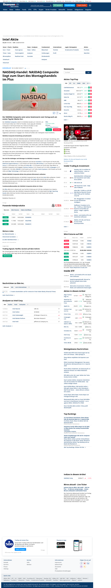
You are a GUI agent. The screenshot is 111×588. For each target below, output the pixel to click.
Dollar (77, 1)
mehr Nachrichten (8, 295)
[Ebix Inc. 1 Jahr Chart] (88, 327)
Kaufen (49, 130)
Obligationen (79, 10)
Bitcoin (67, 1)
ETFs (29, 10)
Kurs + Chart (6, 50)
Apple (35, 179)
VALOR (5, 42)
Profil (54, 53)
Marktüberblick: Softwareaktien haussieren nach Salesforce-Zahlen (82, 177)
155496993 (28, 217)
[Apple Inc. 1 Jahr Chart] (87, 306)
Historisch (6, 63)
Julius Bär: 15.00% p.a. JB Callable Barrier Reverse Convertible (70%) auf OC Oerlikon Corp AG (82, 193)
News (11, 10)
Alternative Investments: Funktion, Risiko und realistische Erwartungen (80, 286)
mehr (65, 120)
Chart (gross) (19, 50)
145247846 (28, 220)
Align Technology (13, 171)
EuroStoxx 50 (31, 578)
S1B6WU (89, 256)
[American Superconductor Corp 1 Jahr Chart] (87, 301)
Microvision (39, 163)
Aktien (5, 10)
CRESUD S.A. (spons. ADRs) (68, 322)
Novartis (66, 110)
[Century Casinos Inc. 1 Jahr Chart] (87, 310)
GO (88, 72)
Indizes (17, 10)
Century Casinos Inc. (68, 310)
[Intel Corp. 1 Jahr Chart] (87, 335)
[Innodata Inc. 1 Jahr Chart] (87, 331)
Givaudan (67, 91)
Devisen (69, 10)
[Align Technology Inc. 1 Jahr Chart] (87, 295)
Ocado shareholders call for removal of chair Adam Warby (28, 291)
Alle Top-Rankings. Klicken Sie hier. (74, 447)
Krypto (41, 10)
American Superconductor (10, 163)
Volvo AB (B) (67, 342)
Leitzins (80, 580)
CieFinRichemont (69, 87)
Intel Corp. (67, 335)
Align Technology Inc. (68, 295)
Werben (29, 564)
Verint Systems (42, 169)
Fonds (24, 10)
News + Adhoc (31, 50)
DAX (29, 1)
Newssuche (69, 69)
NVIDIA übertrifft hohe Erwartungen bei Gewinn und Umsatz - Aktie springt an (77, 353)
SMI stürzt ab (78, 182)
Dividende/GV (46, 56)
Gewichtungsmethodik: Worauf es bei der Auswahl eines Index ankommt (80, 281)
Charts (48, 127)
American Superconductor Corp (68, 301)
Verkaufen (57, 130)
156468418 (28, 224)
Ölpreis (74, 580)
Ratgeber (88, 10)
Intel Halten (16, 312)
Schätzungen (45, 53)
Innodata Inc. (68, 331)
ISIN (14, 42)
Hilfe (28, 562)
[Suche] (51, 5)
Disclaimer (58, 566)
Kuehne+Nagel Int (69, 94)
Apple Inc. (67, 306)
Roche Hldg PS (68, 116)
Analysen (30, 53)
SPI (12, 1)
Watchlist (86, 53)
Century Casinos (28, 167)
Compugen (53, 167)
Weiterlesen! (7, 256)
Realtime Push (19, 56)
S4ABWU (88, 247)
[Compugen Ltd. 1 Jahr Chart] (87, 318)
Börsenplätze (7, 56)
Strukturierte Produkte (72, 50)
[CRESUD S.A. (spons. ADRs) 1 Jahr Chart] (87, 323)
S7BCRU (89, 244)
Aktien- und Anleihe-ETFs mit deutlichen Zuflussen (82, 216)
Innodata (38, 161)
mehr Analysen (7, 326)
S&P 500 (62, 578)
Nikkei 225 (55, 578)
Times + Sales (7, 53)
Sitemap (6, 569)
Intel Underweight (17, 315)
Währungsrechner (65, 580)
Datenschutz (58, 564)
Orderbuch (6, 59)
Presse (5, 566)
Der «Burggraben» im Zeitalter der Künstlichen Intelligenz (82, 200)
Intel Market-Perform (18, 318)
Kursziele (30, 56)
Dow (21, 1)
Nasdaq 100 (47, 578)
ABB (65, 100)
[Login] (90, 5)
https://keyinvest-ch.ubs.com (78, 267)
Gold (58, 1)
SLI (15, 578)
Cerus (4, 165)
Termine (55, 50)
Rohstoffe (62, 10)
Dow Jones (39, 578)
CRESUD (18, 169)
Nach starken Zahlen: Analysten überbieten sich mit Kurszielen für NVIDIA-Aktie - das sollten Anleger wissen (77, 381)
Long (5, 217)
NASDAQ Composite (11, 122)
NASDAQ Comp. (68, 478)
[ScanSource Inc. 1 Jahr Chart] (87, 338)
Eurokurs (13, 580)
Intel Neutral (16, 309)
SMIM (19, 578)
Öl (85, 1)
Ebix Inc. (66, 327)
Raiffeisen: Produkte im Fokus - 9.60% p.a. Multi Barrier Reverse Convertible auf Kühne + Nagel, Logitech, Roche (82, 208)
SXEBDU (89, 260)
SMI (4, 1)
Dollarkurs (7, 580)
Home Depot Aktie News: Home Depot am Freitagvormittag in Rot (76, 395)
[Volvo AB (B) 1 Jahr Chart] (87, 343)
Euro (38, 1)
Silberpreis (21, 580)
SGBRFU (89, 253)
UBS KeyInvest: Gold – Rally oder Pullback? (82, 186)
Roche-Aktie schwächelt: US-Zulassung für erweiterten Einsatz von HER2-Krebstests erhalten (77, 370)
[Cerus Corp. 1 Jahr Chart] (87, 314)
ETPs (35, 10)
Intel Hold (15, 321)
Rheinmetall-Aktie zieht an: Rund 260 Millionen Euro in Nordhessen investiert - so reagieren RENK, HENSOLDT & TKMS (77, 401)
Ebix (47, 122)
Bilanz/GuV (45, 50)
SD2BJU (89, 241)
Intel (44, 177)
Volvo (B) (28, 165)
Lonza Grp (67, 103)
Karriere (6, 564)
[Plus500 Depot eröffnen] (13, 6)
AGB (56, 569)
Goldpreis (73, 578)
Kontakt (6, 562)
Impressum (58, 562)
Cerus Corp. (67, 314)
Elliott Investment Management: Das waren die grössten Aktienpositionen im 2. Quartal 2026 (77, 364)
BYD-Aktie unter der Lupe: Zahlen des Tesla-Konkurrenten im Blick (77, 376)
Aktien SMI (7, 578)
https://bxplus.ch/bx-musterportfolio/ (75, 156)
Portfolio (86, 50)
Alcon (65, 113)
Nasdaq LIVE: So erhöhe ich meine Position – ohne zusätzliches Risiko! (82, 171)
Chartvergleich (19, 53)
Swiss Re (66, 97)
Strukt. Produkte (51, 10)
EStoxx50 (48, 1)
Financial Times (50, 291)
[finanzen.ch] (11, 4)
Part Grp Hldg (68, 107)
